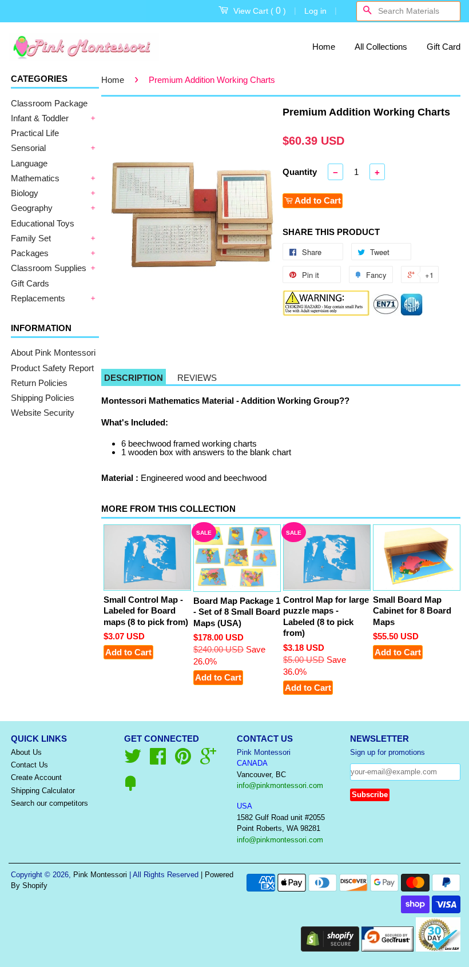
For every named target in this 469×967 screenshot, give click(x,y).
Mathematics (35, 178)
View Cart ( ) (259, 10)
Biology (24, 193)
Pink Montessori (100, 874)
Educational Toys (42, 223)
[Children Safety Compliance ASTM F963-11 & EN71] (398, 313)
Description (133, 378)
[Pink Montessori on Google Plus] (208, 760)
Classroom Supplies (48, 268)
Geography (32, 208)
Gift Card (443, 46)
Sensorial (28, 148)
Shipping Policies (42, 398)
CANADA (252, 763)
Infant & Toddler (40, 118)
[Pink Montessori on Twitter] (132, 760)
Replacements (38, 298)
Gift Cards (30, 283)
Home (323, 46)
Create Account (36, 777)
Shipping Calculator (43, 790)
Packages (30, 253)
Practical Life (35, 133)
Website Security (42, 412)
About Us (26, 752)
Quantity (300, 172)
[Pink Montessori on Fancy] (130, 787)
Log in (315, 10)
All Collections (381, 46)
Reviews (197, 378)
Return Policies (39, 383)
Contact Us (29, 765)
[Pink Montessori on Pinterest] (183, 760)
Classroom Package (49, 103)
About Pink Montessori (53, 352)
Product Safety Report (52, 368)
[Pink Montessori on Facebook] (157, 760)
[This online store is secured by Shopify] (330, 948)
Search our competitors (49, 803)
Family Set (31, 238)
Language (29, 163)
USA (244, 806)
